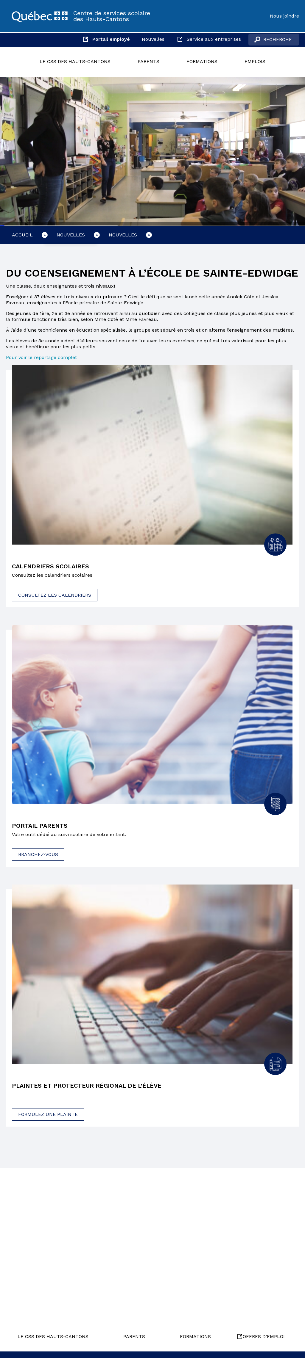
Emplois (255, 61)
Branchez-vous (38, 854)
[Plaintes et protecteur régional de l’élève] (152, 974)
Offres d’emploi (264, 1336)
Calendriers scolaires (50, 566)
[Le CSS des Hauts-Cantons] (39, 16)
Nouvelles (153, 39)
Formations (201, 61)
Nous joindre (284, 16)
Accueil (22, 235)
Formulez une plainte (48, 1114)
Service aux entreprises (214, 39)
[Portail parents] (152, 714)
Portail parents (40, 826)
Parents (148, 61)
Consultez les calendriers (54, 595)
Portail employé (111, 39)
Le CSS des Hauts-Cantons (75, 61)
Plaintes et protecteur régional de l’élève (86, 1086)
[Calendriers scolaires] (152, 455)
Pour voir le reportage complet (41, 357)
